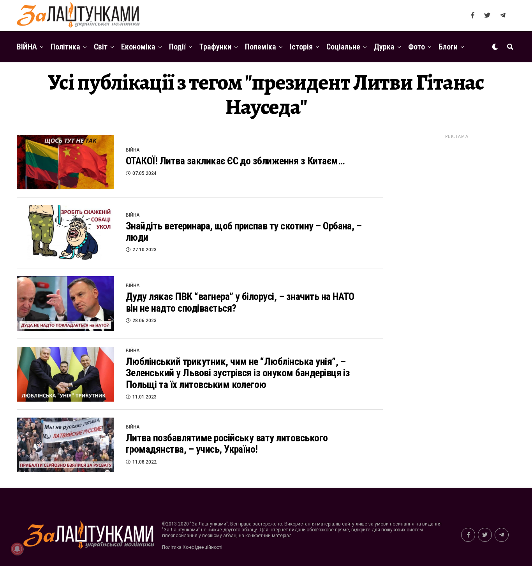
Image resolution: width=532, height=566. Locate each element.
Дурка (384, 46)
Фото (416, 46)
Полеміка (260, 46)
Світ (100, 46)
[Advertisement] (456, 257)
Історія (301, 46)
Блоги (448, 46)
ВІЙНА (27, 46)
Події (177, 46)
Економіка (138, 46)
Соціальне (343, 46)
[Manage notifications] (17, 549)
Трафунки (215, 46)
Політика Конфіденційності (192, 547)
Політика (65, 46)
